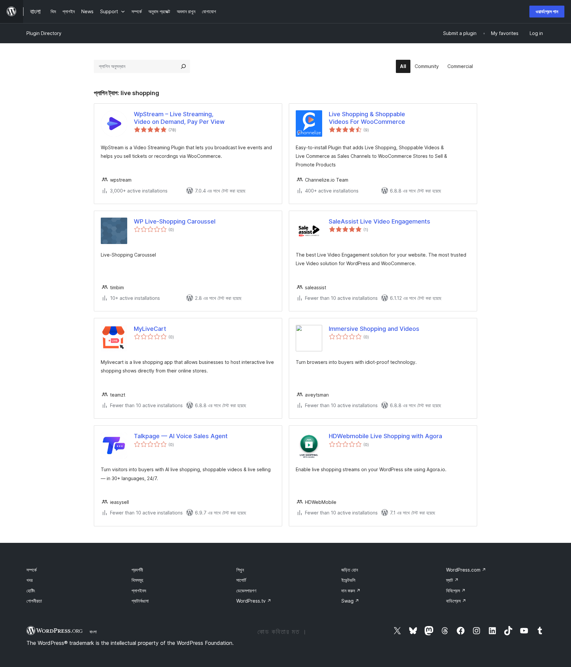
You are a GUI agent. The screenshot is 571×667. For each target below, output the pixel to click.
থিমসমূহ (137, 580)
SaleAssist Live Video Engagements (379, 221)
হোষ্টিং (30, 590)
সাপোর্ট (241, 580)
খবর (29, 580)
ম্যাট (452, 580)
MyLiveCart (150, 328)
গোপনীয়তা (34, 601)
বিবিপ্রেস (456, 590)
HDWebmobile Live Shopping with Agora (385, 436)
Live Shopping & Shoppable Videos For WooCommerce (367, 118)
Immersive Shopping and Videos (374, 328)
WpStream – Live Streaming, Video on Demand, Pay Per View (179, 118)
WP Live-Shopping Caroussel (174, 221)
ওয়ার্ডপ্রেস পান (547, 11)
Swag (350, 601)
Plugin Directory (43, 33)
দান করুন (351, 590)
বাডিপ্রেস (456, 601)
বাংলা (93, 631)
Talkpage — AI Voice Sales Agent (181, 436)
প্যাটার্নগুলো (140, 601)
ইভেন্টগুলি (348, 580)
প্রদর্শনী (137, 570)
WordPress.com (466, 570)
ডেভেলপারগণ (246, 590)
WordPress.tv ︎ (253, 601)
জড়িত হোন (349, 570)
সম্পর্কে (31, 570)
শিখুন (240, 570)
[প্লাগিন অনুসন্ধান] (183, 66)
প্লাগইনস (139, 590)
